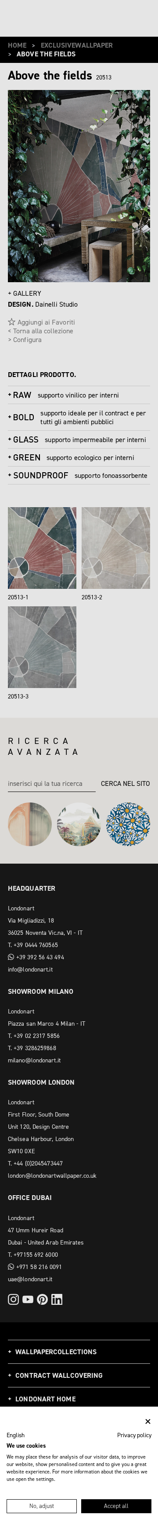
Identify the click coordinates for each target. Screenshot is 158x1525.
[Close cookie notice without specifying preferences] (147, 1421)
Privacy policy (134, 1435)
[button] (16, 1435)
